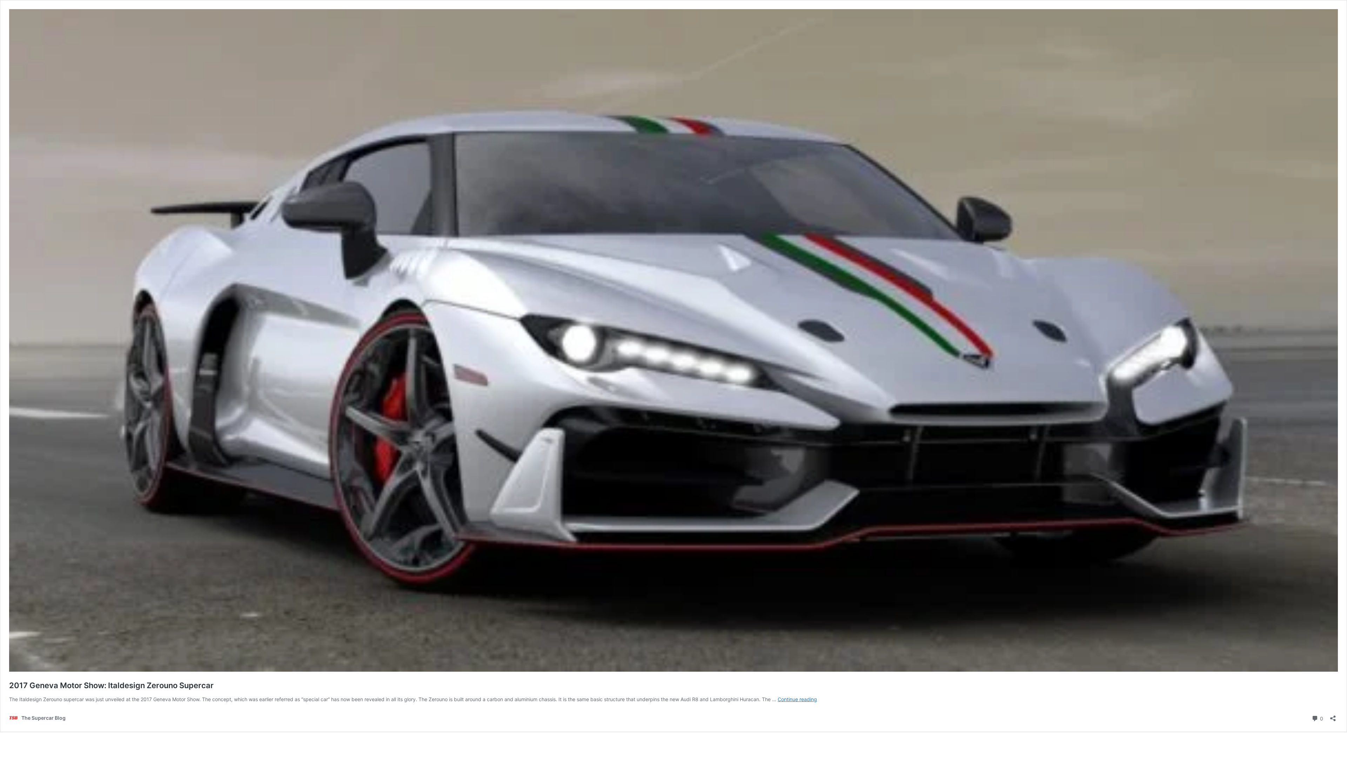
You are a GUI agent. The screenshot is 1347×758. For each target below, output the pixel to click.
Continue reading (797, 699)
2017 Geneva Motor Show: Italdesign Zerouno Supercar (111, 685)
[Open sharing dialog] (1333, 716)
